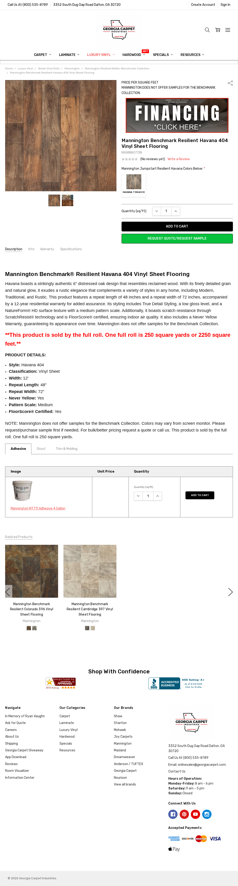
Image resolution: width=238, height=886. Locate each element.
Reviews (11, 764)
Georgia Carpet (125, 771)
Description (13, 249)
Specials (161, 55)
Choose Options (31, 588)
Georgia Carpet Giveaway (24, 750)
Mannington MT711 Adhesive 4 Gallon (38, 508)
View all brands (125, 784)
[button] (177, 115)
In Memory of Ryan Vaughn (25, 716)
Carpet (41, 55)
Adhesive (18, 449)
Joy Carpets (123, 737)
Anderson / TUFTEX (128, 764)
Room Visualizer (17, 771)
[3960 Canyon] (28, 628)
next (230, 592)
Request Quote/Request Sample (177, 238)
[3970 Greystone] (87, 628)
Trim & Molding (66, 449)
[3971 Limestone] (92, 628)
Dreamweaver (124, 757)
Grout (41, 449)
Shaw (118, 716)
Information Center (19, 778)
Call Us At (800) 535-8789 (28, 5)
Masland (120, 750)
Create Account (203, 5)
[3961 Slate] (34, 628)
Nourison (120, 778)
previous (7, 592)
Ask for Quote (15, 723)
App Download (15, 757)
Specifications (71, 249)
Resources (191, 55)
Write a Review (179, 159)
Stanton (120, 723)
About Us (12, 737)
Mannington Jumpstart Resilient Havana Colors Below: (163, 169)
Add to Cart (200, 495)
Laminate (67, 55)
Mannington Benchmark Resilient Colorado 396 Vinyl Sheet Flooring (31, 609)
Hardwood (132, 55)
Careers (11, 730)
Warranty (47, 249)
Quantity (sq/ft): (134, 211)
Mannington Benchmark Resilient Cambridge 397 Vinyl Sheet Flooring (90, 609)
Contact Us (176, 771)
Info (31, 249)
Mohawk (120, 730)
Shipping (11, 744)
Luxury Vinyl (99, 55)
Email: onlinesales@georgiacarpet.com (197, 765)
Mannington (123, 744)
